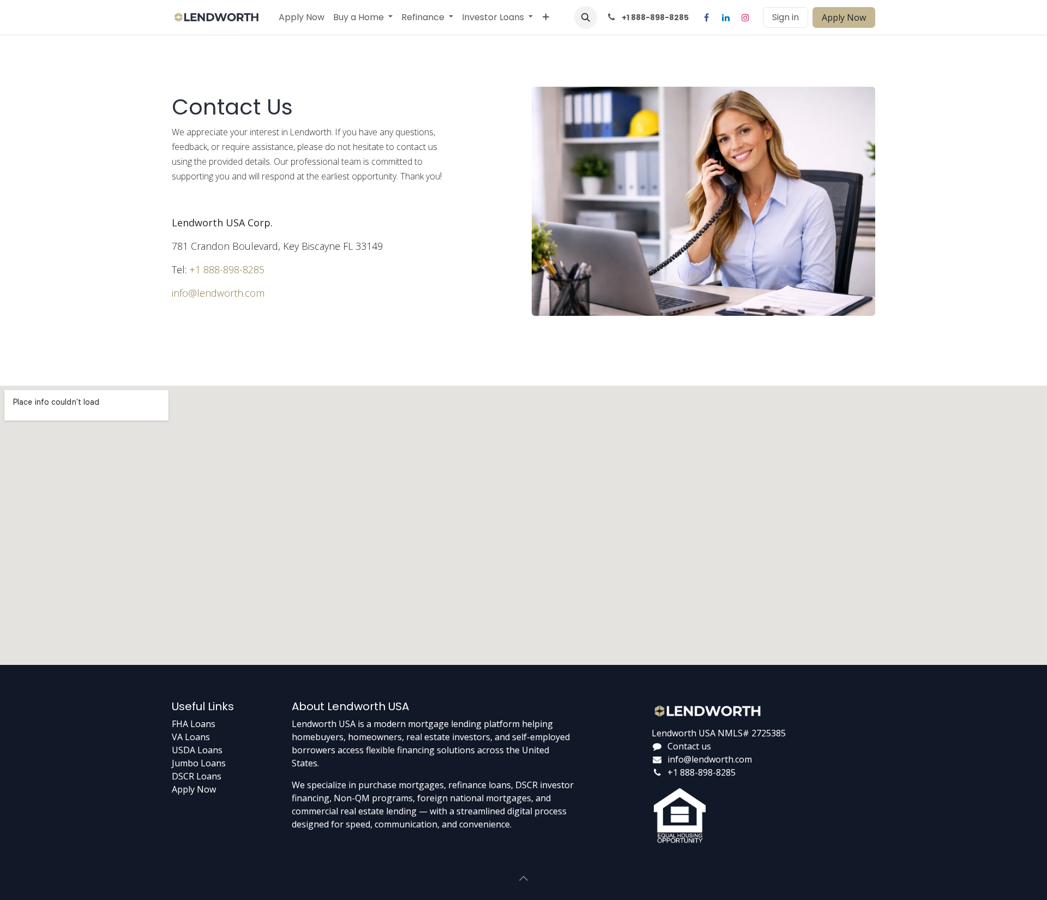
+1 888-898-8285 (226, 269)
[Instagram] (745, 17)
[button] (585, 17)
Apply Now (844, 17)
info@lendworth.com (218, 292)
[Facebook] (706, 17)
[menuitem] (301, 17)
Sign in (785, 17)
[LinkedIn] (726, 17)
